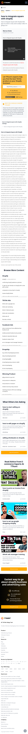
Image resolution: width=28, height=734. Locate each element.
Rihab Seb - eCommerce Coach (9, 446)
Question (8, 10)
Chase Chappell (6, 563)
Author (2, 656)
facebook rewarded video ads (9, 336)
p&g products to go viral (8, 377)
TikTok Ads (3, 646)
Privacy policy (4, 726)
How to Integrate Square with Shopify (13, 126)
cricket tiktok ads (4, 707)
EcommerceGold (6, 499)
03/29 (15, 669)
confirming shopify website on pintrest (12, 282)
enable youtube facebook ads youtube (11, 333)
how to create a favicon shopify (8, 694)
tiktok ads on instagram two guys (8, 702)
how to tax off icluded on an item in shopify (10, 676)
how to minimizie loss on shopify (8, 692)
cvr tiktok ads (4, 717)
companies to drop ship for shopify (11, 290)
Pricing (2, 637)
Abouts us (3, 722)
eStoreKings (5, 432)
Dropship (3, 650)
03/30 (11, 669)
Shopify (2, 643)
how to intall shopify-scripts (7, 684)
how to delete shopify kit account (8, 688)
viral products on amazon (8, 383)
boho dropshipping (7, 365)
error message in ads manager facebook (12, 342)
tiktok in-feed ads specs (8, 310)
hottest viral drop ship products (10, 386)
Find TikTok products (14, 86)
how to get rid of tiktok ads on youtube (9, 713)
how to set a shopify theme (7, 690)
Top (25, 730)
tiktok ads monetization (8, 313)
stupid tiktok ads (4, 698)
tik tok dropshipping (7, 368)
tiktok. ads (3, 700)
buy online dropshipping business (10, 353)
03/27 (23, 669)
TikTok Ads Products (5, 635)
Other (19, 663)
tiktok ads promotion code (6, 711)
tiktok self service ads (5, 705)
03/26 (2, 671)
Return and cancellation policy (7, 728)
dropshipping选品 (6, 359)
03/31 (7, 669)
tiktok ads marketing (7, 307)
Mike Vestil (5, 417)
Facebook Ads (4, 648)
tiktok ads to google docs (8, 303)
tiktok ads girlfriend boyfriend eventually (10, 709)
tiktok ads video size (5, 715)
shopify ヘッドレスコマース (9, 279)
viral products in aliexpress (9, 380)
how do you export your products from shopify (11, 678)
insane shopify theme (7, 293)
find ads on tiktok (6, 319)
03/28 (19, 669)
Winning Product (4, 652)
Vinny (4, 532)
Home (2, 10)
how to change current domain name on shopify (11, 696)
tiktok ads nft (5, 316)
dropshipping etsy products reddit (10, 362)
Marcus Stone (7, 31)
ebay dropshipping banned (9, 356)
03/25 (7, 671)
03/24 (11, 671)
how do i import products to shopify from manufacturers (13, 686)
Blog (2, 641)
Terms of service (4, 724)
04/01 (2, 669)
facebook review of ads (8, 339)
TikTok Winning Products (6, 633)
